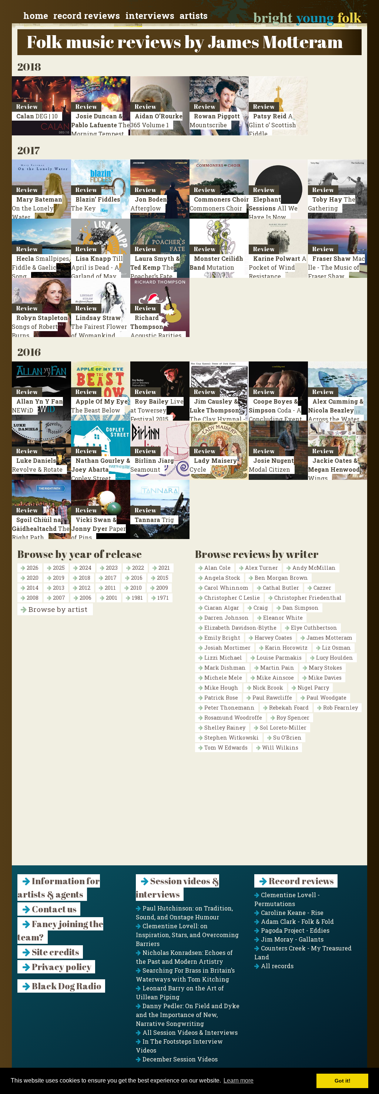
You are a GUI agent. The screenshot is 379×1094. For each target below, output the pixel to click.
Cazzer (321, 587)
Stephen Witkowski (231, 737)
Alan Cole (217, 567)
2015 (161, 577)
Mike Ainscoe (274, 677)
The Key (95, 203)
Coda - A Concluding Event (275, 410)
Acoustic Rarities (155, 326)
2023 (111, 567)
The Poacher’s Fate (155, 267)
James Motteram (328, 637)
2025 (58, 567)
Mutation (216, 263)
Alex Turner (261, 567)
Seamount (152, 465)
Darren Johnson (226, 617)
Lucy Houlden (334, 657)
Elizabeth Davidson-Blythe (239, 627)
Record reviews (86, 15)
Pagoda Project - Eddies (294, 930)
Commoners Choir (219, 203)
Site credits (54, 952)
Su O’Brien (287, 737)
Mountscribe (215, 120)
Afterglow (148, 203)
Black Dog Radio (65, 986)
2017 (110, 577)
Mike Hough (220, 687)
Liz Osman (336, 647)
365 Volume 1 (156, 120)
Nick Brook (267, 687)
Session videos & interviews (177, 887)
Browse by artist (57, 609)
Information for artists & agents (58, 887)
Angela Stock (221, 577)
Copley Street (100, 469)
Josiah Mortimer (227, 647)
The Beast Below (99, 405)
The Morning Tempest (100, 125)
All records (276, 966)
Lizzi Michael (222, 657)
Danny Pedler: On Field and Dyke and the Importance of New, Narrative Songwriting (187, 1014)
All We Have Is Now (273, 208)
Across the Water (335, 410)
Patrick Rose (220, 697)
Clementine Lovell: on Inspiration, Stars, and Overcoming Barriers (187, 934)
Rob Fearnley (340, 707)
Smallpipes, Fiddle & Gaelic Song (41, 267)
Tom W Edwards (225, 747)
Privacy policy (60, 967)
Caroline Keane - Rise (291, 912)
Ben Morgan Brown (280, 577)
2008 (31, 597)
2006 (84, 597)
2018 (83, 577)
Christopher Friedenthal (307, 597)
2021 (163, 567)
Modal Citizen (271, 465)
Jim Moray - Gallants (291, 939)
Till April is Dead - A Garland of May (97, 267)
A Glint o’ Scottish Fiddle (272, 125)
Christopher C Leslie (231, 597)
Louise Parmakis (278, 657)
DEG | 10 (37, 116)
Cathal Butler (280, 587)
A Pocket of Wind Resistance (277, 267)
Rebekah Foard (288, 707)
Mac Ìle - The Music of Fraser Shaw (336, 267)
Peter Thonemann (229, 707)
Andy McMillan (313, 567)
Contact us (53, 909)
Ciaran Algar (221, 607)
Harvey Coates (272, 637)
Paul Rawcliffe (271, 697)
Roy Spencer (292, 717)
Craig (260, 607)
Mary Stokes (324, 667)
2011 (109, 587)
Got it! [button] (343, 1081)
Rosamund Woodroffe (232, 717)
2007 (58, 597)
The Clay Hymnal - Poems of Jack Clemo (217, 419)
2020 (31, 577)
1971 (162, 597)
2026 (31, 567)
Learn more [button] (239, 1080)
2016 (136, 577)
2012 (83, 587)
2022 (137, 567)
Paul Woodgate (325, 697)
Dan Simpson (300, 607)
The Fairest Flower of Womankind (99, 326)
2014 (31, 587)
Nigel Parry (312, 687)
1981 (136, 597)
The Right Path (41, 528)
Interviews (149, 15)
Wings (334, 469)
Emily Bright (221, 637)
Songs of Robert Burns (40, 326)
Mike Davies (324, 677)
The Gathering (331, 203)
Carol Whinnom (225, 587)
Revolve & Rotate (37, 465)
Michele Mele (222, 677)
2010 (135, 587)
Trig (154, 520)
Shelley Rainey (224, 727)
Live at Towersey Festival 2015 (157, 410)
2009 (161, 587)
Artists (194, 15)
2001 (110, 597)
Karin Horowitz (286, 647)
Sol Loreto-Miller (282, 727)
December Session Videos (179, 1059)
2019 (57, 577)
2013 (57, 587)
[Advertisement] (189, 813)
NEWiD (37, 405)
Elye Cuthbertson (313, 627)
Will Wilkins (279, 747)
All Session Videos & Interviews (189, 1032)
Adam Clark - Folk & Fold (296, 921)
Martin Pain (276, 667)
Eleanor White (282, 617)
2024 (84, 567)
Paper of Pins (98, 528)
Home (35, 15)
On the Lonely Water (37, 208)
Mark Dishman (224, 667)
